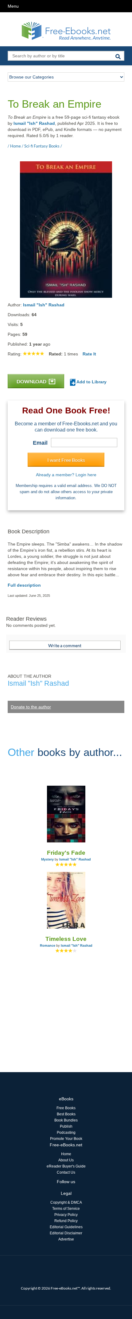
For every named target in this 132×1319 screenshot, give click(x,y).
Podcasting (66, 1132)
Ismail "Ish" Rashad (34, 123)
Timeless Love (66, 939)
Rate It (89, 353)
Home (66, 1154)
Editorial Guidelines (66, 1227)
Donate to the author (31, 706)
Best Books (66, 1114)
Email (40, 443)
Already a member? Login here (66, 474)
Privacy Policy (66, 1215)
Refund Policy (66, 1221)
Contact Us (66, 1172)
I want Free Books (66, 460)
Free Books (66, 1108)
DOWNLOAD (32, 381)
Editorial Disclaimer (66, 1233)
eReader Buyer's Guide (66, 1166)
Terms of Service (66, 1208)
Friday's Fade (66, 852)
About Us (66, 1160)
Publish (66, 1126)
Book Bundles (66, 1120)
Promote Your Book (66, 1139)
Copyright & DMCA (66, 1202)
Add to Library (91, 381)
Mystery (47, 859)
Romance (47, 945)
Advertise (66, 1239)
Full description (24, 585)
